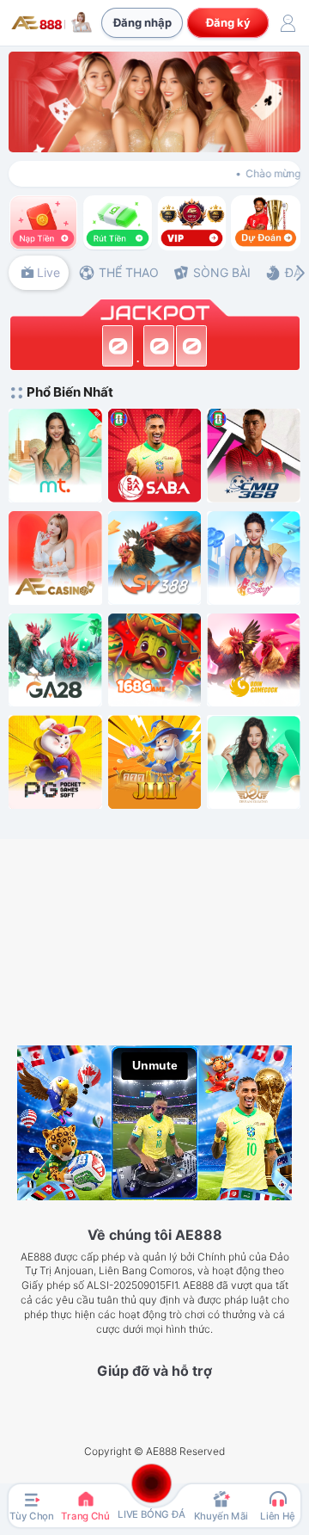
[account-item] (287, 23)
